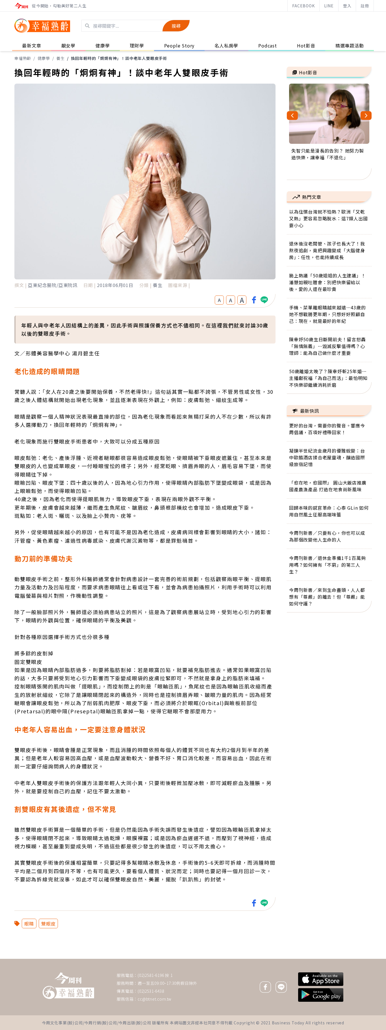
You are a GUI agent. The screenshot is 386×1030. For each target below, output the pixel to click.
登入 (347, 5)
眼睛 (29, 923)
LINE (329, 5)
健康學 (44, 58)
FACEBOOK (303, 5)
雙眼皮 (48, 923)
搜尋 (176, 25)
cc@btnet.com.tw (155, 999)
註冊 (365, 5)
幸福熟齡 (22, 58)
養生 (60, 58)
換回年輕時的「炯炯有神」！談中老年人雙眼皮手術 (119, 58)
